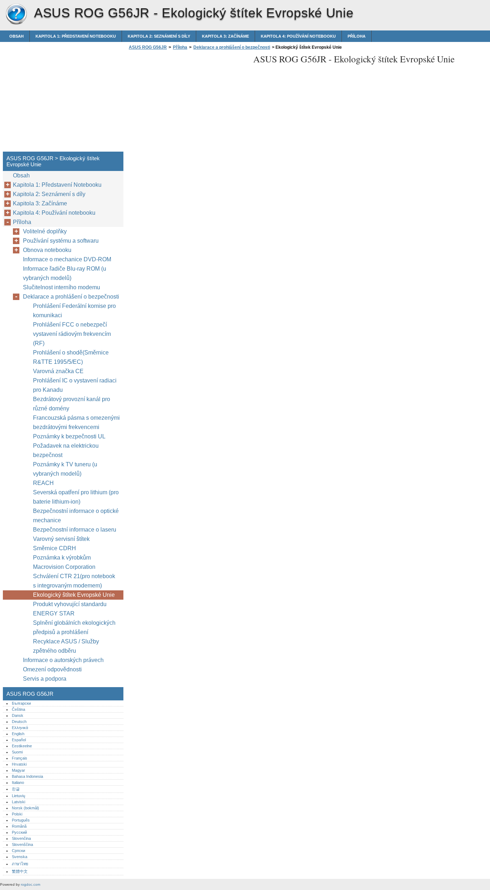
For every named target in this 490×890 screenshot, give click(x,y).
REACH (43, 483)
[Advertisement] (187, 103)
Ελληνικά (20, 727)
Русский (19, 832)
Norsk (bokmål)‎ (25, 808)
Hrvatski (19, 764)
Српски (18, 850)
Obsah (16, 36)
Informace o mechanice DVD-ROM (67, 259)
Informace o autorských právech (63, 660)
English (18, 734)
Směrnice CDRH (54, 548)
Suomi (17, 752)
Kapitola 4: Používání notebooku (298, 36)
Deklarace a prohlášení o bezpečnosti (231, 47)
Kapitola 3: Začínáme (225, 36)
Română (19, 826)
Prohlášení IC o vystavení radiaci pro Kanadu (75, 385)
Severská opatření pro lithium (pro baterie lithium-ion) (76, 497)
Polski (17, 814)
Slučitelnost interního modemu (61, 287)
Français (19, 758)
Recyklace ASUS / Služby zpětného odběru (66, 646)
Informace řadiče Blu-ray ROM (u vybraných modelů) (64, 273)
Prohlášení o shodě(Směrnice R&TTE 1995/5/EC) (71, 357)
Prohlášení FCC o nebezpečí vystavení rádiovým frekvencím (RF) (72, 334)
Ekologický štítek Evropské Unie (74, 595)
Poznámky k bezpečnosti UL (69, 436)
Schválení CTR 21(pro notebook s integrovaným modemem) (74, 581)
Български (21, 703)
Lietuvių (18, 796)
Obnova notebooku (47, 250)
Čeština (18, 709)
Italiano (18, 782)
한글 (16, 789)
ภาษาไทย (20, 864)
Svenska (19, 857)
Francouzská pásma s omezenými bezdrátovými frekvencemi (76, 422)
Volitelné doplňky (45, 231)
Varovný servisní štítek (61, 539)
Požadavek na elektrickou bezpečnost (66, 450)
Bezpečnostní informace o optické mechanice (76, 515)
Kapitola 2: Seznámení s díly (159, 36)
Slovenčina (21, 838)
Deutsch (19, 721)
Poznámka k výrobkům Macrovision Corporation (64, 562)
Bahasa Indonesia (27, 776)
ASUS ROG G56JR (16, 14)
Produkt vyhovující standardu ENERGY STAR (70, 609)
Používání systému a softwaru (61, 241)
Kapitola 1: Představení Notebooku (76, 36)
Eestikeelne (22, 746)
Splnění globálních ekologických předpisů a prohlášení (74, 627)
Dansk (17, 715)
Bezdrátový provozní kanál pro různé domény (71, 403)
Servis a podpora (44, 679)
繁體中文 (20, 871)
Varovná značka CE (58, 371)
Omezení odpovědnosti (52, 669)
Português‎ (21, 820)
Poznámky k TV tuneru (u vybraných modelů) (65, 469)
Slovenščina (22, 844)
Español (19, 740)
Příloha (357, 36)
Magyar (18, 770)
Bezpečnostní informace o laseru (74, 530)
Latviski (18, 802)
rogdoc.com (30, 884)
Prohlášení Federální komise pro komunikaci (74, 310)
